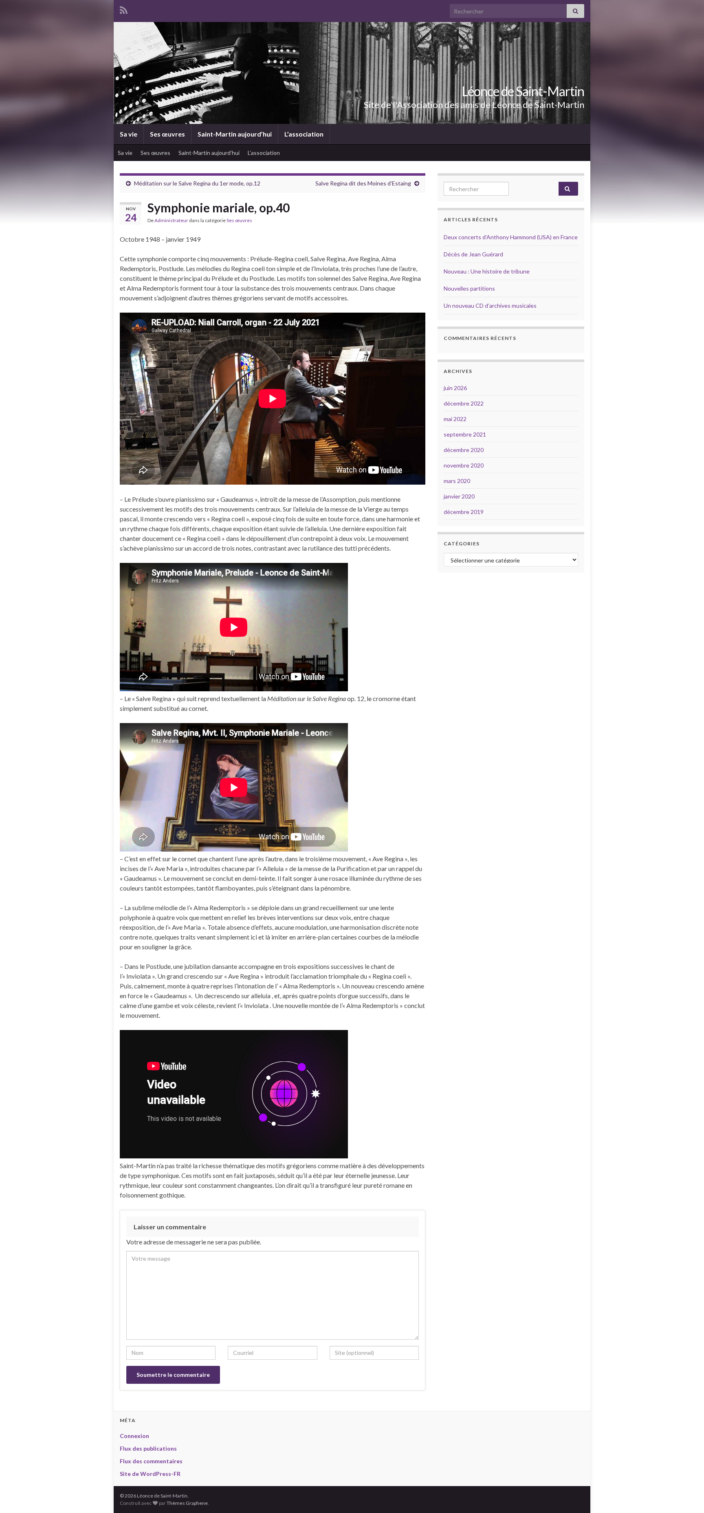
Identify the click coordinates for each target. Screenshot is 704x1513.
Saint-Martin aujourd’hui (235, 134)
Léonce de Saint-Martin (523, 91)
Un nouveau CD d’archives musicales (490, 305)
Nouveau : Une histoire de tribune (487, 271)
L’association (303, 134)
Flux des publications (148, 1448)
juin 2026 (455, 387)
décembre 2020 (464, 449)
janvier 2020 (459, 496)
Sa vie (128, 134)
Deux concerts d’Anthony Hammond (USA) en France (511, 237)
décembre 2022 (464, 403)
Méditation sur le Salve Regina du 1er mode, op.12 (197, 183)
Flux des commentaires (151, 1461)
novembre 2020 (464, 465)
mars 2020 (457, 480)
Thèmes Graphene (187, 1503)
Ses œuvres (167, 134)
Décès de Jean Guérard (473, 254)
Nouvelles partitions (469, 288)
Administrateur (171, 220)
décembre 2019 (464, 511)
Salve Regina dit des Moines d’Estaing (363, 183)
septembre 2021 (465, 434)
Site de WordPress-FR (150, 1473)
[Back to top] (685, 1494)
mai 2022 (455, 418)
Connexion (134, 1435)
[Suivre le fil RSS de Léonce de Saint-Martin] (124, 9)
